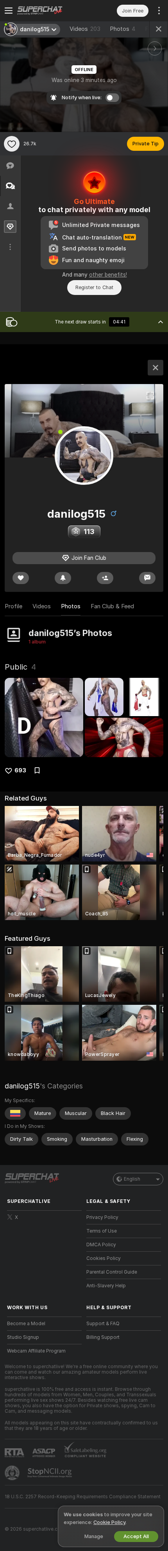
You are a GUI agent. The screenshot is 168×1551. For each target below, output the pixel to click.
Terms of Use (101, 1231)
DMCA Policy (101, 1244)
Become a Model (26, 1323)
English (132, 1179)
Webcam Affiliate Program (36, 1351)
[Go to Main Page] (50, 10)
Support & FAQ (103, 1323)
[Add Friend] (105, 578)
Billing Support (103, 1337)
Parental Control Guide (111, 1272)
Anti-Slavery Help (106, 1285)
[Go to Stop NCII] (50, 1473)
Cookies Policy (103, 1258)
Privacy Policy (102, 1217)
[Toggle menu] (8, 10)
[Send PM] (147, 578)
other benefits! (108, 275)
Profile (13, 606)
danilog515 (22, 1086)
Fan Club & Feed (112, 606)
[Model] (155, 367)
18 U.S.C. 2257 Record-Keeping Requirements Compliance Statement (83, 1496)
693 (20, 770)
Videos (85, 28)
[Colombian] (15, 1113)
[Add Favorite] (12, 144)
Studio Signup (23, 1337)
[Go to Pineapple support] (13, 1472)
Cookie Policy (109, 1522)
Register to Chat (94, 287)
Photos (123, 28)
